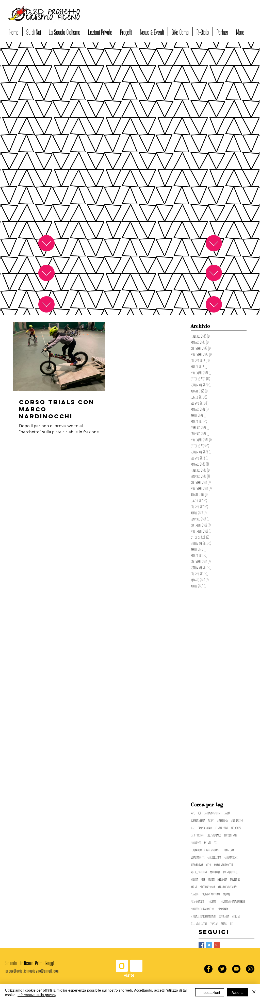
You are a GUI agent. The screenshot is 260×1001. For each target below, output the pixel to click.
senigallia (224, 916)
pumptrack (223, 909)
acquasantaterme (212, 813)
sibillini (236, 916)
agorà (227, 813)
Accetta (237, 992)
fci (215, 842)
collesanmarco (214, 835)
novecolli (235, 879)
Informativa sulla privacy (37, 994)
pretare (226, 894)
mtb (203, 879)
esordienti (196, 842)
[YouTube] (236, 969)
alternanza (222, 820)
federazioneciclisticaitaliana (205, 850)
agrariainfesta (198, 820)
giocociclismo (214, 857)
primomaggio (197, 901)
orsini (194, 886)
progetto (211, 901)
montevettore (230, 872)
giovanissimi (230, 857)
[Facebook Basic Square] (201, 945)
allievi (211, 820)
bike (193, 828)
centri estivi (222, 828)
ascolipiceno (237, 820)
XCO (199, 813)
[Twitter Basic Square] (209, 945)
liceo (208, 864)
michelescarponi (199, 872)
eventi (207, 842)
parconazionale (207, 886)
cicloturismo (197, 835)
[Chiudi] (254, 992)
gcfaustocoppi (197, 857)
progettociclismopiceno (203, 909)
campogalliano (205, 828)
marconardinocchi (223, 864)
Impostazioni (210, 992)
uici (231, 923)
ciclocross (236, 828)
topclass (214, 923)
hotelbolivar (197, 864)
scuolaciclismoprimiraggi (203, 916)
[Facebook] (208, 969)
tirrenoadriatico (199, 923)
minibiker (215, 872)
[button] (34, 31)
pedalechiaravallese (227, 886)
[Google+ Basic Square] (217, 945)
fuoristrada (228, 850)
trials (223, 923)
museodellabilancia (217, 879)
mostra (194, 879)
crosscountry (230, 835)
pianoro (195, 894)
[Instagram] (250, 969)
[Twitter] (222, 969)
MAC (193, 813)
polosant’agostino (211, 894)
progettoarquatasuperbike (232, 901)
